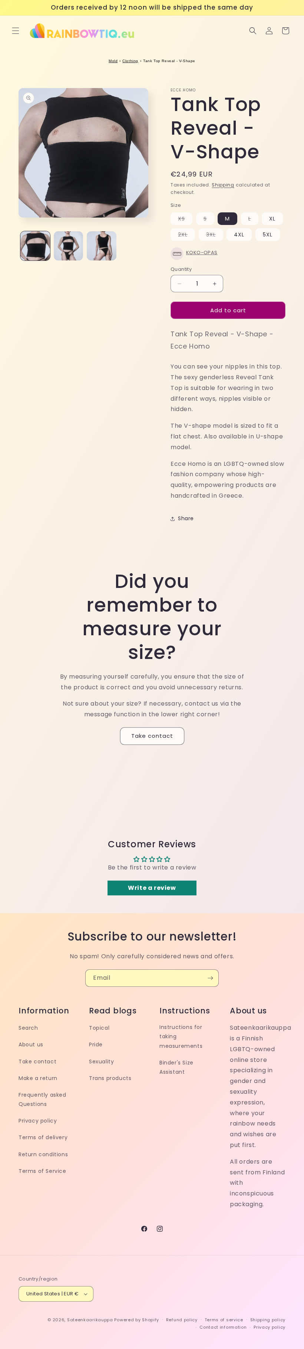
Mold (113, 61)
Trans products (110, 1078)
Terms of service (224, 1320)
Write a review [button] (152, 888)
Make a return (38, 1078)
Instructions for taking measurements (180, 1036)
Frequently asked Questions (42, 1099)
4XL (239, 234)
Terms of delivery (43, 1137)
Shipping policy (268, 1320)
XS (185, 220)
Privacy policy (38, 1120)
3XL (214, 236)
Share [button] (186, 518)
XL (272, 218)
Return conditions (43, 1154)
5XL (267, 234)
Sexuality (101, 1061)
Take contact (152, 736)
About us (31, 1044)
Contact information (223, 1327)
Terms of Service (42, 1171)
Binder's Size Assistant (176, 1067)
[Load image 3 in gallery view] (101, 246)
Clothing (130, 61)
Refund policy (182, 1320)
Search (28, 1028)
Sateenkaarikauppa (90, 1320)
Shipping (223, 185)
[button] (15, 31)
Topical (99, 1028)
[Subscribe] (210, 978)
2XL (186, 236)
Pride (96, 1044)
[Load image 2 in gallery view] (68, 246)
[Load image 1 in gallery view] (35, 246)
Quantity (181, 269)
